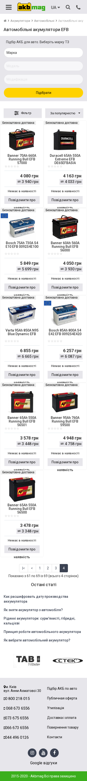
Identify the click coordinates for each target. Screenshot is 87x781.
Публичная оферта (62, 698)
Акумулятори (20, 21)
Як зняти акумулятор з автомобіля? (33, 610)
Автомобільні (44, 21)
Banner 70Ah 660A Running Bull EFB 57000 (21, 159)
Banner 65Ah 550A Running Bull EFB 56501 (21, 421)
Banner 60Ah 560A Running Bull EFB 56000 (65, 246)
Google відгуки (43, 763)
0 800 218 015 (17, 698)
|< (23, 568)
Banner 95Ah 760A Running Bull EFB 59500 (65, 421)
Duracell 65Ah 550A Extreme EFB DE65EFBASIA (65, 159)
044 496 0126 (17, 737)
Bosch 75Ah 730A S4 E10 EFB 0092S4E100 (22, 245)
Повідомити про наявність (22, 201)
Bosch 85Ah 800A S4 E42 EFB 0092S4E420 (65, 332)
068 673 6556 (17, 708)
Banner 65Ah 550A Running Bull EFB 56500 (21, 508)
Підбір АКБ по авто (62, 688)
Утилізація (55, 708)
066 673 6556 (17, 727)
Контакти (54, 737)
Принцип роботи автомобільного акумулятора (42, 632)
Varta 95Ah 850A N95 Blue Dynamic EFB (22, 332)
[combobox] (64, 113)
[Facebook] (54, 753)
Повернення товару (63, 727)
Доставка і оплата (61, 718)
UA (54, 7)
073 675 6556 (17, 718)
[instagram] (32, 753)
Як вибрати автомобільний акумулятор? (37, 640)
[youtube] (43, 753)
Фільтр (26, 113)
